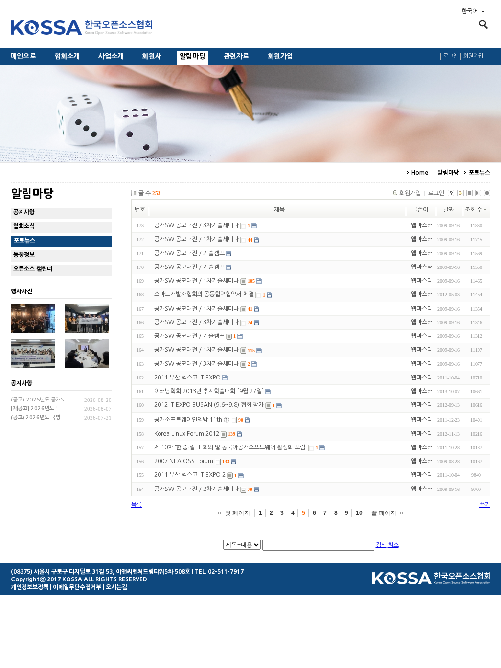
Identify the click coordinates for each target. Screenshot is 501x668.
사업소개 (111, 56)
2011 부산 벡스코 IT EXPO (187, 377)
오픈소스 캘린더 (32, 269)
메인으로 (23, 56)
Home (419, 173)
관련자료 (237, 56)
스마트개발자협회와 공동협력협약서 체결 (204, 295)
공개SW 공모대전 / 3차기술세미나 (196, 225)
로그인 (450, 56)
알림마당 (192, 56)
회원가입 (281, 56)
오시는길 (116, 587)
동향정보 (24, 255)
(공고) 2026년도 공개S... (39, 399)
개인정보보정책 (29, 587)
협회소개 (67, 56)
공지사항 (24, 212)
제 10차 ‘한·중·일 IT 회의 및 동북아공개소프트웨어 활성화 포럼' (230, 447)
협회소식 (24, 226)
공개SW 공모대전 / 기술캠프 (189, 253)
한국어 (469, 11)
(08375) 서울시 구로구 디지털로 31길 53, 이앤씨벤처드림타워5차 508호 (100, 572)
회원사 (151, 56)
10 (359, 513)
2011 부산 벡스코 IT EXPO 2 (190, 475)
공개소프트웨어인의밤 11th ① (191, 420)
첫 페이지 (237, 513)
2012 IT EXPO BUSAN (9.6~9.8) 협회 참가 (209, 405)
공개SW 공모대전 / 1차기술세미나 (196, 240)
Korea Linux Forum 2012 (186, 434)
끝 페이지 (383, 513)
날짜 (448, 210)
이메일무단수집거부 (77, 587)
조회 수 (473, 210)
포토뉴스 (479, 173)
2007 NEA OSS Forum (183, 461)
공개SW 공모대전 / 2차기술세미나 (196, 489)
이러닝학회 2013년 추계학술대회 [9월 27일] (209, 391)
